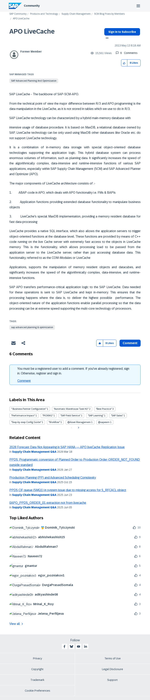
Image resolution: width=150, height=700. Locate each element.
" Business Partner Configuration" (28, 409)
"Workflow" (54, 422)
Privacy (37, 658)
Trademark (37, 679)
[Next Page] (78, 427)
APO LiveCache (32, 31)
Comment (24, 380)
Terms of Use (112, 658)
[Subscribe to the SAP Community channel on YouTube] (78, 646)
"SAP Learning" (96, 415)
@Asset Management (79, 422)
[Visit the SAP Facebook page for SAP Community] (64, 646)
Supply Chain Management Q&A (34, 451)
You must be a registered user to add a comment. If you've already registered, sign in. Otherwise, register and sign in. (73, 371)
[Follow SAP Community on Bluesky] (71, 646)
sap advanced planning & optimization (32, 327)
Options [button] (106, 38)
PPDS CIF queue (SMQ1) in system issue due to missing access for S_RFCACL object (67, 490)
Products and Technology (44, 14)
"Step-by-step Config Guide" (26, 422)
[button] (124, 63)
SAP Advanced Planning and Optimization (33, 80)
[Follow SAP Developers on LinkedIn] (85, 646)
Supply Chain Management (76, 14)
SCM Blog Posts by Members (109, 14)
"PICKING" (47, 415)
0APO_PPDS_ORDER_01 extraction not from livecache (47, 502)
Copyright (37, 669)
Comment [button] (130, 343)
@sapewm (104, 422)
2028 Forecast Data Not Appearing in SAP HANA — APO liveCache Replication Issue (67, 447)
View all (14, 623)
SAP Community (18, 14)
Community (32, 5)
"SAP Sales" (117, 415)
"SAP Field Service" (70, 415)
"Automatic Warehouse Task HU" (71, 409)
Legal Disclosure (112, 669)
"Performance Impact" (23, 415)
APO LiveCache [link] (21, 18)
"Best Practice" (104, 409)
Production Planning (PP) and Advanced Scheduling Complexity (52, 477)
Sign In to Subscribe (122, 31)
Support (112, 679)
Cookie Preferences (37, 690)
